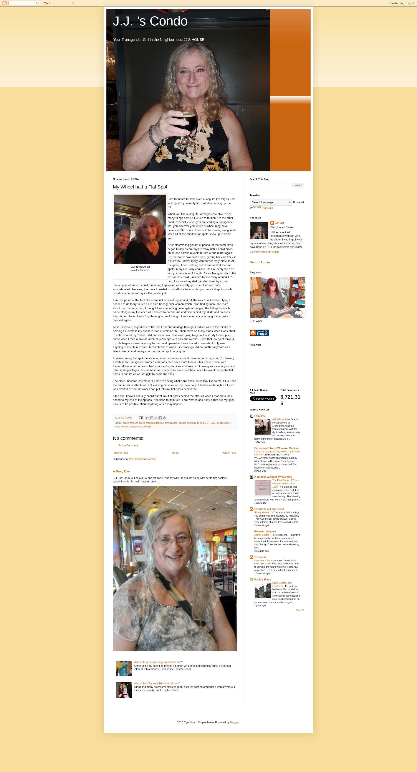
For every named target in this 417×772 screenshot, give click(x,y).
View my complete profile (264, 251)
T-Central (260, 557)
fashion (160, 423)
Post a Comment (128, 445)
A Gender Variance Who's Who (273, 477)
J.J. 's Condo (150, 21)
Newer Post (121, 452)
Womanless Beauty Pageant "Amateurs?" (158, 662)
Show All (300, 610)
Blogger (234, 722)
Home (175, 452)
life (221, 423)
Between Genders (265, 531)
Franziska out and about (269, 509)
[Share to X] (156, 418)
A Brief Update (262, 535)
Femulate (260, 416)
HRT (199, 423)
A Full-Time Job (280, 419)
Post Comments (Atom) (142, 459)
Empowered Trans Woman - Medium (276, 448)
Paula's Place (262, 579)
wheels (147, 426)
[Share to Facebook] (160, 418)
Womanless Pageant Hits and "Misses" (157, 683)
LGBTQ (215, 423)
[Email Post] (140, 417)
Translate (267, 207)
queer (227, 423)
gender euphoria (187, 423)
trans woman (121, 426)
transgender (136, 426)
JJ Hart (279, 223)
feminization (171, 423)
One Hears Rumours (265, 560)
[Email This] (148, 418)
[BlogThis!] (152, 418)
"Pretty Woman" (263, 512)
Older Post (229, 452)
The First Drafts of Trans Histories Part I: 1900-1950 (285, 483)
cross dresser (130, 423)
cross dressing (147, 423)
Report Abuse (260, 262)
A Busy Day (121, 471)
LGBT (206, 423)
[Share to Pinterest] (164, 418)
